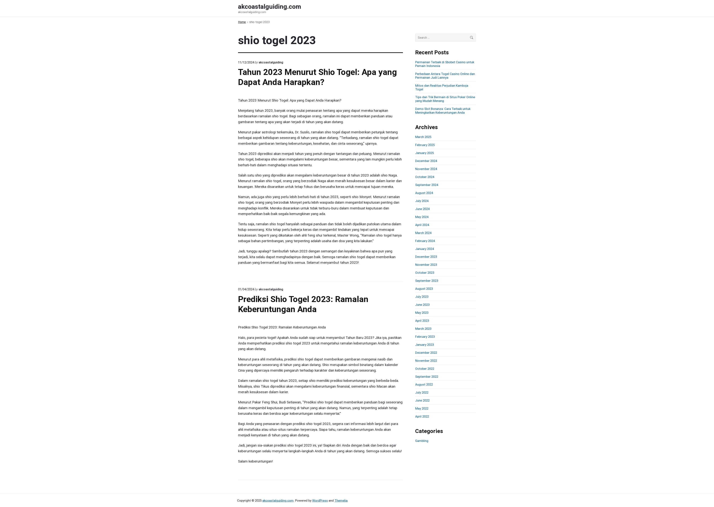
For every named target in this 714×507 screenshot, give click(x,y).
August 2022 (424, 384)
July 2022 (421, 392)
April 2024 (422, 225)
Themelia (341, 500)
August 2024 (424, 193)
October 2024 (424, 177)
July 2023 (421, 297)
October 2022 (424, 368)
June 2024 (422, 209)
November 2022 (426, 360)
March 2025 (423, 137)
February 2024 (425, 241)
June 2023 (422, 305)
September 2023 (426, 281)
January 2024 (424, 249)
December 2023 (426, 257)
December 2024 (426, 161)
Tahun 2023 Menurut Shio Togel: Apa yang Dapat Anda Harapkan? (317, 77)
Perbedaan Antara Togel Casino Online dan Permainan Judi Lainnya (445, 75)
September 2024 (426, 185)
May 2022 (421, 408)
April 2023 (422, 321)
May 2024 (421, 217)
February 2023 (425, 336)
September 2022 (426, 376)
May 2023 (421, 313)
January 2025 (424, 153)
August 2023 (424, 289)
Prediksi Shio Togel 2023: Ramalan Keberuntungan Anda (303, 304)
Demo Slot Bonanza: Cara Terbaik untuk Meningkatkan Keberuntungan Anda (442, 110)
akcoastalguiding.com (278, 500)
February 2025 (425, 145)
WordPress (320, 500)
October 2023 (424, 273)
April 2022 (422, 416)
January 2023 (424, 344)
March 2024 (423, 233)
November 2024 (426, 169)
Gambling (421, 441)
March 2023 (423, 328)
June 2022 (422, 400)
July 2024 (421, 201)
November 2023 (426, 265)
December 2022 (426, 352)
